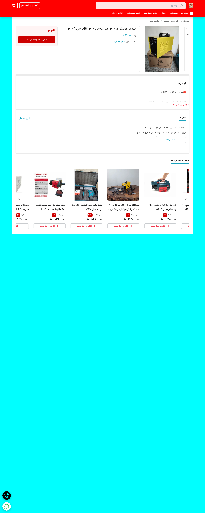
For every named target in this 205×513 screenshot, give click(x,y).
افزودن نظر (24, 118)
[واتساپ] (6, 506)
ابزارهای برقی (154, 21)
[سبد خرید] (14, 5)
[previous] (186, 199)
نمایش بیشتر (182, 104)
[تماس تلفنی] (6, 495)
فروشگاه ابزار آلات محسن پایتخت (176, 21)
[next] (19, 199)
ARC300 (127, 35)
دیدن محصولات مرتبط (37, 39)
